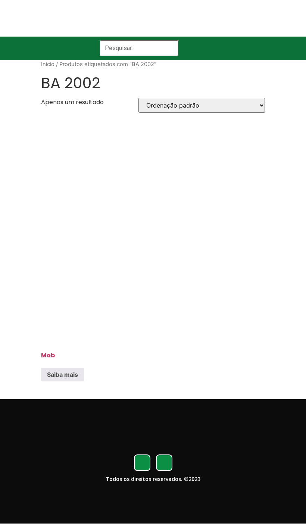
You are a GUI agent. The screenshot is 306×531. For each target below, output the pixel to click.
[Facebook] (142, 462)
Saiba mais (62, 374)
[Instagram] (164, 462)
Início (47, 64)
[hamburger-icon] (198, 48)
